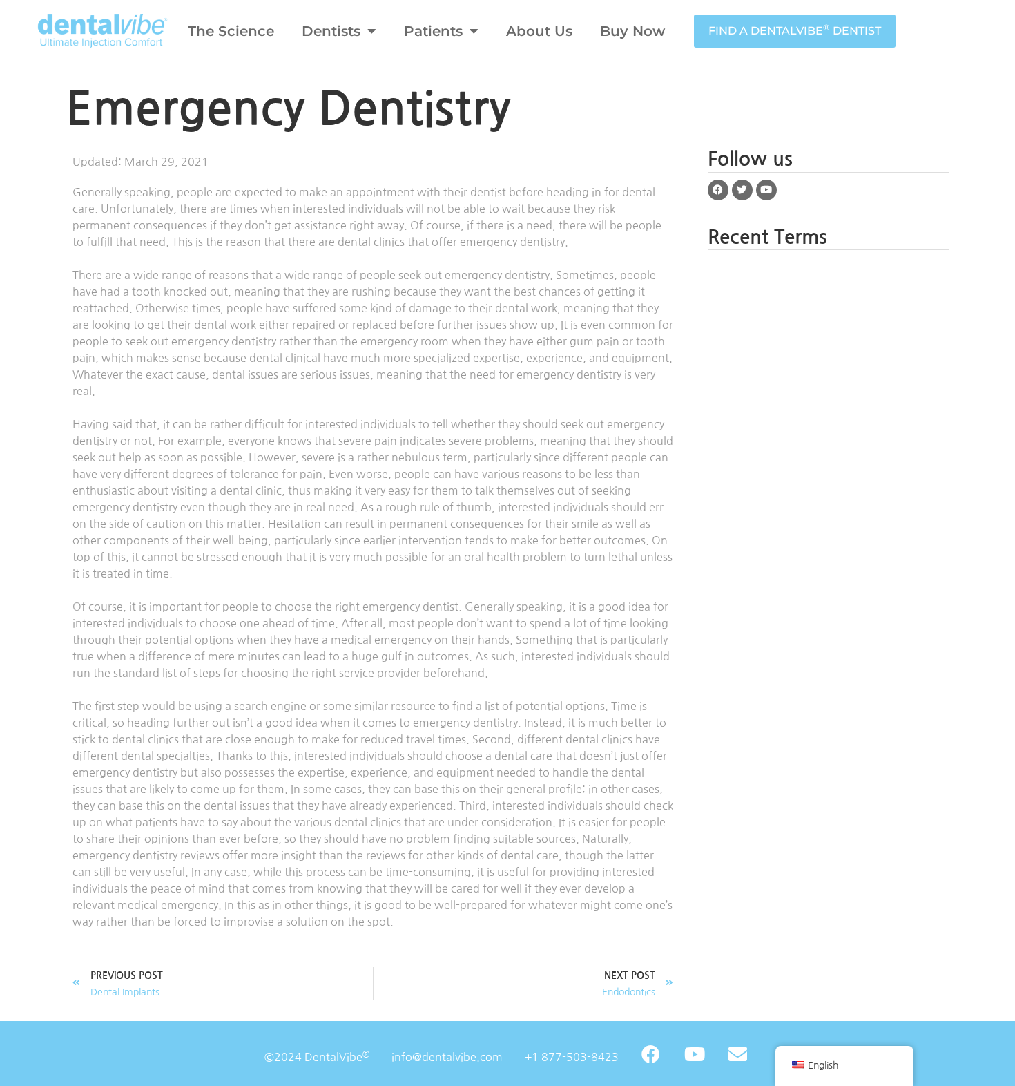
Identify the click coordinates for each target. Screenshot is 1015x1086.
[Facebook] (718, 190)
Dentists (331, 31)
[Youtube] (766, 190)
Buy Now (632, 31)
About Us (539, 31)
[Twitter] (742, 190)
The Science (231, 31)
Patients (433, 31)
